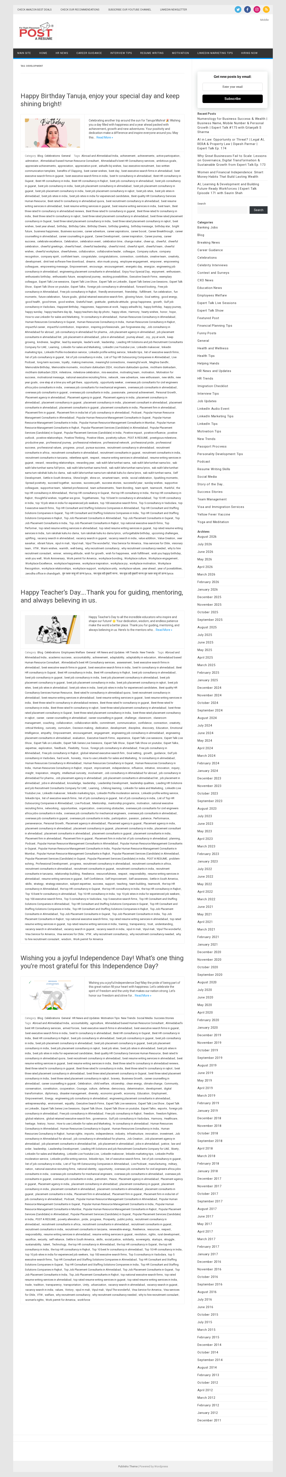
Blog (40, 155)
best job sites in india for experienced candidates (99, 196)
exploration (45, 748)
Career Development (107, 236)
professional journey (58, 442)
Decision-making (83, 727)
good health (32, 301)
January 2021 (207, 944)
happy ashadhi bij (131, 306)
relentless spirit (79, 457)
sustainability (33, 1244)
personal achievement (140, 392)
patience (146, 818)
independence (121, 768)
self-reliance (56, 1239)
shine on (95, 477)
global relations (34, 1118)
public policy (125, 1219)
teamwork (156, 487)
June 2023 (205, 824)
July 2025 (204, 635)
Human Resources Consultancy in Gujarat (50, 322)
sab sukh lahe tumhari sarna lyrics (129, 467)
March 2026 (206, 574)
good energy (169, 296)
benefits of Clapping (69, 170)
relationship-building (67, 873)
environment (55, 1103)
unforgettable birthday (136, 533)
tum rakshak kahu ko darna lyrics (101, 533)
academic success (60, 657)
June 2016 (205, 1307)
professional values (49, 447)
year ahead (149, 568)
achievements (146, 155)
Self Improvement (116, 878)
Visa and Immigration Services (220, 507)
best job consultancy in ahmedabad (131, 181)
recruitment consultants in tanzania (46, 457)
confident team (70, 256)
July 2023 (204, 816)
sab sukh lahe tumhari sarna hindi (87, 467)
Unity (86, 1284)
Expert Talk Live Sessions (216, 303)
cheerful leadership (95, 246)
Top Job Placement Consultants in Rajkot (94, 523)
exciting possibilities (115, 276)
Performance (161, 818)
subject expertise (80, 883)
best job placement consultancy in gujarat (119, 1043)
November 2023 (209, 786)
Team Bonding (124, 487)
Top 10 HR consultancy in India (96, 893)
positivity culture (116, 437)
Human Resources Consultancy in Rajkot (150, 322)
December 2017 (209, 1179)
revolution (141, 1234)
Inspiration (82, 327)
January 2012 (207, 1413)
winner (57, 553)
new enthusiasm (150, 377)
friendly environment (110, 291)
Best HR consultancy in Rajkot (90, 181)
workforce (83, 1299)
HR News (62, 53)
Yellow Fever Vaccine (213, 514)
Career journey (153, 236)
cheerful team (154, 246)
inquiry (175, 768)
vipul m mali (62, 543)
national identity (86, 1168)
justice (165, 1143)
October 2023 (207, 793)
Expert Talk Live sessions (54, 281)
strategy (39, 883)
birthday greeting (118, 226)
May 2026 (204, 559)
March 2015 (206, 1330)
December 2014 (209, 1345)
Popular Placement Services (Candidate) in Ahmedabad (114, 427)
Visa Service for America (126, 543)
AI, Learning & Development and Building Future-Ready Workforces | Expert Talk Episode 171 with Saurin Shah (228, 188)
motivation (148, 372)
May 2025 (204, 650)
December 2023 (209, 778)
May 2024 (204, 740)
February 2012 (208, 1405)
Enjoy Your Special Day (136, 271)
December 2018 (209, 1118)
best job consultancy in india (55, 186)
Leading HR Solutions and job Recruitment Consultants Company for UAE (125, 1148)
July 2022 (204, 869)
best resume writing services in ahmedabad (68, 697)
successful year (132, 482)
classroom (144, 717)
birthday (62, 226)
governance (100, 1118)
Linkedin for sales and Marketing (81, 347)
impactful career (35, 327)
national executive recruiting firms (86, 377)
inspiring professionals (105, 327)
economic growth (111, 1093)
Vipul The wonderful (97, 543)
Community (171, 1083)
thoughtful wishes (46, 498)
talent (46, 1244)
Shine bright (80, 477)
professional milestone (87, 442)
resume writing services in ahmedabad (124, 457)
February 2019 (208, 1103)
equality (69, 1103)
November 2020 (209, 960)
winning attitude (72, 553)
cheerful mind (117, 246)
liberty (175, 1148)
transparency (138, 924)
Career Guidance (89, 53)
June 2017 (205, 1216)
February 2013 (208, 1375)
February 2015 (208, 1337)
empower (156, 261)
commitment (107, 722)
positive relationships (49, 437)
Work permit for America (82, 558)
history (41, 1123)
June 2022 (205, 876)
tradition (39, 1284)
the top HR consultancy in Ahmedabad (91, 1244)
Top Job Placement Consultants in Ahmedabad (92, 518)
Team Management (212, 499)
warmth (63, 548)
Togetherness (90, 498)
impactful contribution (60, 327)
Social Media (145, 1018)
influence (137, 768)
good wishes (66, 301)
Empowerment (78, 266)
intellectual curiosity (74, 773)
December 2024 (209, 688)
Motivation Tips (110, 1018)
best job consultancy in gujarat (43, 677)
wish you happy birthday (166, 553)
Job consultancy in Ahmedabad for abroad (131, 773)
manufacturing (157, 1163)
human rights (74, 1133)
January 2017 (207, 1254)
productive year (34, 442)
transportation (72, 1284)
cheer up (149, 241)
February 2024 (208, 763)
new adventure (129, 377)
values (59, 1289)
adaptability (117, 657)
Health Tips (206, 356)
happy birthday (153, 306)
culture (93, 1088)
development (33, 261)
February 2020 (208, 1020)
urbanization (98, 1284)
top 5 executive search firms (120, 898)
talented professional (75, 487)
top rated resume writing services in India (92, 924)
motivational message (50, 377)
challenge (130, 717)
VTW (36, 548)
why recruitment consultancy (102, 548)
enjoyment (158, 271)
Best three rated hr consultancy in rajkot (56, 216)
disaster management (73, 1093)
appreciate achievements (40, 165)
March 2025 (206, 665)
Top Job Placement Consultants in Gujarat (148, 518)
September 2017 (209, 1201)
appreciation (65, 165)
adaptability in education (141, 657)
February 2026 (208, 582)
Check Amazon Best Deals (34, 9)
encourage (95, 266)
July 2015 (204, 1322)
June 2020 (205, 997)
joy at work (158, 337)
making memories (82, 362)
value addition (147, 538)
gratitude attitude (118, 301)
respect (94, 457)
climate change (153, 1083)
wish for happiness (117, 553)
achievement (127, 155)
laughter (55, 342)
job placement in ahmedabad (81, 337)
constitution (50, 1088)
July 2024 (204, 725)
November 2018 (209, 1126)
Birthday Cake (77, 226)
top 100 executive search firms (118, 503)
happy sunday (33, 311)
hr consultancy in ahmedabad (99, 316)
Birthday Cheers (97, 226)
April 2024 (205, 748)
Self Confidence (93, 878)
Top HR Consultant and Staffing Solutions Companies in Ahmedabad (97, 508)
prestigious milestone (163, 437)
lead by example (72, 342)
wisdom (66, 939)
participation (119, 818)
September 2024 (209, 710)
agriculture (96, 1023)
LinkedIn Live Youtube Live (119, 347)
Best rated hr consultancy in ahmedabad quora (76, 201)
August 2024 (207, 718)
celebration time (112, 241)
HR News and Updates (110, 652)
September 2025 (209, 620)
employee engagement (134, 261)
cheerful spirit (135, 246)
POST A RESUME (138, 437)
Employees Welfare (73, 652)
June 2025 (205, 642)
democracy (118, 1088)
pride (85, 1219)
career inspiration (132, 236)
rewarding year (85, 462)
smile (125, 477)
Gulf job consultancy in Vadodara (129, 1118)
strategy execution (57, 883)
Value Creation (166, 538)
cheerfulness (69, 251)
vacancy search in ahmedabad (55, 538)
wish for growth (94, 553)
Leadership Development (113, 783)
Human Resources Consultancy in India (100, 322)
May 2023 (204, 831)
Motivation (180, 53)
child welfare (101, 1083)
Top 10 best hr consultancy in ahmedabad (126, 498)
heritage (30, 1123)
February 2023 (208, 854)
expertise (30, 748)
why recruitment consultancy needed (143, 548)
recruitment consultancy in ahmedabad (130, 447)
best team (164, 206)
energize (149, 266)
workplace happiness (67, 563)
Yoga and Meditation (213, 522)
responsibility (137, 873)
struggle (169, 1239)
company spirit (50, 256)
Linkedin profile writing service (107, 352)
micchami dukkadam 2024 (96, 367)
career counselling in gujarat (76, 236)
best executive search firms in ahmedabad (146, 170)
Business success (72, 231)
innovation (163, 768)
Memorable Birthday (37, 367)
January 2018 (207, 1171)
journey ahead (134, 337)
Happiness (87, 306)
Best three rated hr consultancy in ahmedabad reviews (65, 702)
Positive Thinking (74, 437)
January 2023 (207, 861)
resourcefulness (106, 873)
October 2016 (207, 1277)
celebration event (90, 241)
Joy (148, 337)
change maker (133, 241)
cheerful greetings (52, 246)
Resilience (88, 873)
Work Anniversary (54, 558)
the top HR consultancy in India (129, 493)
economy (129, 1093)
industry (120, 1133)
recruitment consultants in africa (151, 863)
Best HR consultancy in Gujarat (131, 1033)
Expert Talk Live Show (84, 281)
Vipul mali (77, 543)
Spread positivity (35, 482)
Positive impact (133, 432)
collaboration (87, 251)
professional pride (142, 442)
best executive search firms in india (87, 175)
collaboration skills (86, 722)
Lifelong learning (111, 788)
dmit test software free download (63, 261)
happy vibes (119, 311)
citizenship (117, 1083)
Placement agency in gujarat (84, 397)
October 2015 (207, 1315)
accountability (81, 657)
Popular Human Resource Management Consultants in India (74, 848)
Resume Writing (152, 53)
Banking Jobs (207, 227)
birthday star (162, 226)
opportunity (91, 382)
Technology (59, 1244)
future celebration (49, 296)
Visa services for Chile (156, 543)
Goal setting (152, 296)
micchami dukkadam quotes (131, 367)
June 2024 (205, 733)
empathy (46, 733)
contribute (141, 256)
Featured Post (208, 318)
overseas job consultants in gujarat (46, 392)
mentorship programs (121, 803)
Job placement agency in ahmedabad (132, 332)
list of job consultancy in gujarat (44, 357)
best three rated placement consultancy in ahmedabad (115, 216)
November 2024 (209, 695)
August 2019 (207, 1065)
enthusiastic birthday (37, 276)
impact (88, 768)
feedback (60, 748)
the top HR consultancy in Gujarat (89, 493)
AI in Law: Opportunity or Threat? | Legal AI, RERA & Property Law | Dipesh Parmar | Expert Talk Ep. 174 (230, 144)
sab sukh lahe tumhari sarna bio (151, 462)
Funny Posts (206, 333)
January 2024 (207, 771)
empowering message (54, 266)
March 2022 (206, 899)
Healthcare (170, 1118)
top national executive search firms (142, 523)
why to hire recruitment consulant (158, 1294)
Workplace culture (135, 558)
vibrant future (45, 543)
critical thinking (34, 727)
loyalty (66, 362)
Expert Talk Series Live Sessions (148, 281)
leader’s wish (92, 342)
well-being (76, 548)
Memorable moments (65, 367)
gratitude (100, 301)
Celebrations (52, 155)
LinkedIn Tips (207, 424)
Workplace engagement (163, 558)
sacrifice (30, 1239)
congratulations (108, 256)
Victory (69, 1289)
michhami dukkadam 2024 (41, 372)
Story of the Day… (210, 484)
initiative (150, 768)
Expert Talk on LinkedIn (113, 281)
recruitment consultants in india (161, 452)
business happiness (46, 231)
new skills (168, 377)
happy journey (172, 306)
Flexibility (73, 748)
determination (135, 1088)
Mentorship (99, 803)
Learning (54, 347)
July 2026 (204, 544)
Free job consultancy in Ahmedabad (81, 1113)
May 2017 (204, 1224)
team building (137, 883)
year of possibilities (170, 568)
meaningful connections (110, 362)
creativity (173, 256)
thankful (169, 487)
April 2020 (205, 1012)
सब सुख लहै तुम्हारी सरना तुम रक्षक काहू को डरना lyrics (146, 573)
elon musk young (107, 261)
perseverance (33, 823)
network (113, 377)
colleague (129, 251)
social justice (113, 1239)
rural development (168, 1234)
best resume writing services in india (134, 206)
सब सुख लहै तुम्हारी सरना (105, 573)
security (42, 1239)
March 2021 (206, 929)
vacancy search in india (123, 538)
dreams (90, 261)
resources (153, 1229)
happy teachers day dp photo (92, 311)
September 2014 (209, 1360)
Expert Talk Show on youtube (51, 286)
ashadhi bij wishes (110, 165)
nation (29, 1168)
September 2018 (209, 1141)
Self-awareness (138, 878)
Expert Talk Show (114, 743)
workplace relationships (56, 568)
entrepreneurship (35, 1103)
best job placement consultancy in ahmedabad (103, 186)
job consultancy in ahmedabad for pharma (81, 332)
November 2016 (209, 1269)
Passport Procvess (212, 446)
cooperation (67, 1088)
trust (150, 924)
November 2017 (209, 1186)
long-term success (48, 362)
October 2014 (207, 1352)
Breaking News (208, 242)
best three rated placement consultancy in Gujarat (116, 1073)
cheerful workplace (47, 251)
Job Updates (207, 401)
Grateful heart (84, 301)
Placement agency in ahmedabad (45, 397)
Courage (82, 1088)
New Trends (147, 652)
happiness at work (107, 306)
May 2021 (204, 914)
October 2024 (207, 703)
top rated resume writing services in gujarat (125, 528)
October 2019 (207, 1050)
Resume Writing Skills (213, 469)
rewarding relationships (60, 462)
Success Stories (164, 1018)
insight (29, 773)
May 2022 (204, 884)
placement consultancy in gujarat (61, 402)
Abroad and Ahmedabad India (99, 155)
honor (163, 311)
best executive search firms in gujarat (64, 667)
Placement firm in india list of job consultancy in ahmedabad (93, 412)
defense (104, 1088)
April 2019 (205, 1088)
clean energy (134, 1083)
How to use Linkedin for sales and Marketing (52, 316)
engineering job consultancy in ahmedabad (138, 733)
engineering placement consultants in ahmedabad (90, 271)
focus (84, 748)
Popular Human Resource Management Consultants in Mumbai (117, 422)
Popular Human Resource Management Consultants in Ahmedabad (77, 843)
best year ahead (45, 226)
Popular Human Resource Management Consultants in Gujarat (113, 417)
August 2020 (207, 982)
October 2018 (207, 1133)
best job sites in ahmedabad (50, 687)
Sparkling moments (166, 477)
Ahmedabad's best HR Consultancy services (127, 160)
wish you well (33, 558)
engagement (102, 733)
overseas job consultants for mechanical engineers (95, 387)
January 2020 (207, 1027)
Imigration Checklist (212, 386)
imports (89, 1133)
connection (126, 256)
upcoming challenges (165, 533)
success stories (111, 482)
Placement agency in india (118, 397)
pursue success (95, 447)
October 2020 (207, 967)
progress (68, 447)
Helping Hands (208, 363)
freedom (149, 1113)
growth (157, 301)
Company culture (147, 251)
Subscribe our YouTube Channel (129, 9)
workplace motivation (143, 563)
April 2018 (205, 1148)
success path (92, 482)
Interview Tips (121, 53)
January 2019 (207, 1111)
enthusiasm (173, 271)
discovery (148, 727)
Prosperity (109, 1219)
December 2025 (209, 597)
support (110, 883)
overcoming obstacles (110, 808)
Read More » (105, 137)
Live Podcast (82, 803)
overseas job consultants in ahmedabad (152, 387)
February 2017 (208, 1247)
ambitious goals (166, 160)
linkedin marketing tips (81, 793)
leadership (108, 342)
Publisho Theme (128, 1466)
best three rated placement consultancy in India (82, 221)
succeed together (58, 482)
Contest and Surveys (213, 273)
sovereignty (143, 1239)
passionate (118, 392)
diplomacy (51, 1093)
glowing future (134, 296)
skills (28, 883)
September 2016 (209, 1284)
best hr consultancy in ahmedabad (130, 175)
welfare (49, 1294)
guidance (159, 753)
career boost (138, 231)
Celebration (71, 241)
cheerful (161, 241)
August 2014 (207, 1367)
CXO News (205, 280)
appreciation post (86, 165)
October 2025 (207, 612)
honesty (76, 758)
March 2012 (206, 1398)
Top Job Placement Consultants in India (136, 914)
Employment (159, 1093)
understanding (164, 924)
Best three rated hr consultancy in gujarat (110, 211)
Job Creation (135, 1138)
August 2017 (207, 1209)
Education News (209, 288)
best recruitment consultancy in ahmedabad (132, 201)
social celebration (141, 477)
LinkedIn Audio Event (213, 409)
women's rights (34, 1299)
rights (152, 1234)
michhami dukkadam (163, 367)
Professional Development (52, 863)
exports (162, 1108)
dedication (101, 727)
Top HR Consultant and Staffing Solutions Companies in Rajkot (110, 909)
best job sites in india (54, 196)
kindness (42, 342)
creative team (158, 256)
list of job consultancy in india (84, 357)
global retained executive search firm (101, 296)
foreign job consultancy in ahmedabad (110, 286)
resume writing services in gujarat (62, 878)
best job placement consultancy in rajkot (109, 191)
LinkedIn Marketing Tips (215, 53)
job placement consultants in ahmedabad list (130, 778)
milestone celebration (86, 372)
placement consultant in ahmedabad (145, 402)
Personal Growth (166, 392)
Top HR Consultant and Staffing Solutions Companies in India (102, 513)
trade (28, 1284)
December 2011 (209, 1420)
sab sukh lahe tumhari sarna (113, 462)
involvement (95, 773)
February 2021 (208, 937)
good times (49, 301)
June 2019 (205, 1073)
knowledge (74, 783)
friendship (131, 291)
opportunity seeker (111, 382)
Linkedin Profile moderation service (65, 352)
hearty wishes (150, 311)
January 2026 (207, 589)
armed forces (71, 1028)
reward (39, 462)
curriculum (64, 727)
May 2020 (204, 1005)
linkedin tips (135, 352)
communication (126, 722)
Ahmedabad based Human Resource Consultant (69, 160)
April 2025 (205, 657)
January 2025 (207, 680)
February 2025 (208, 673)
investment (166, 1133)
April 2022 (205, 892)
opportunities (69, 808)
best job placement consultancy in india (59, 191)
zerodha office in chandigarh (42, 573)
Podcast (136, 412)
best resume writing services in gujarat (87, 206)
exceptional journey (88, 276)
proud (80, 447)
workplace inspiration (95, 563)
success (76, 482)
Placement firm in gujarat (40, 412)
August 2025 (207, 627)
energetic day (134, 266)
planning (174, 838)
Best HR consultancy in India (53, 181)
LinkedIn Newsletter (173, 9)
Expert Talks (78, 286)
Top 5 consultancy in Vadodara (157, 503)
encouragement (114, 266)
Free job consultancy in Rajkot (78, 291)
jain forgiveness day (133, 327)
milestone (65, 372)
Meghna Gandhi (158, 362)
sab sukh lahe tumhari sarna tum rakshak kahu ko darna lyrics (104, 472)
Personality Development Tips (220, 454)
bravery (115, 1078)
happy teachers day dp (58, 311)
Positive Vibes (95, 437)
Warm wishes (49, 548)
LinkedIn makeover (148, 347)
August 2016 (207, 1292)
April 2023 (205, 839)
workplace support (84, 568)
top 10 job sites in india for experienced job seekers (67, 503)
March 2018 (206, 1156)
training (123, 924)
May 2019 (204, 1080)
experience (123, 738)
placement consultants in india (119, 407)
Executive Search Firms (143, 276)
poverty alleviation (69, 1219)
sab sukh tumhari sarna (157, 472)
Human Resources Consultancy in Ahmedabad (147, 316)
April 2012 (205, 1390)
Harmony (134, 311)
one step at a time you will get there (61, 382)
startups (157, 1239)
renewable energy (120, 1229)
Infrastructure (135, 1133)
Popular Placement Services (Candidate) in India (92, 432)
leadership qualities (142, 783)
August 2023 (207, 808)
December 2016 (209, 1262)
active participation (167, 155)
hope (172, 311)
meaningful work (137, 362)
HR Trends (132, 652)
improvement (102, 768)
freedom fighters (166, 1113)
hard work (63, 758)
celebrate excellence (49, 241)
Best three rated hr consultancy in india (99, 1068)
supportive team (50, 487)
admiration (31, 160)
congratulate (89, 256)
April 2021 (205, 922)
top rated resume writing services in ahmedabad (68, 528)
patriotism (101, 1179)
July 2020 (204, 990)
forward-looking (146, 286)
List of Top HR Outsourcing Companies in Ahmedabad (137, 357)
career (40, 717)
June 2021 (205, 907)
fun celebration (162, 291)
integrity (55, 773)
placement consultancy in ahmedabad (48, 828)
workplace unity (107, 568)
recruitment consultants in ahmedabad (75, 452)
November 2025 (209, 605)
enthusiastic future (64, 276)
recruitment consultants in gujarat (120, 452)
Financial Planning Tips (214, 325)
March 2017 (206, 1239)
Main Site (24, 53)
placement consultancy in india (102, 402)
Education (162, 727)
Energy (49, 1098)
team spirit (141, 487)
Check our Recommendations (80, 9)
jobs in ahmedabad (112, 337)
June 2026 (205, 552)
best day (114, 170)
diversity (93, 1093)
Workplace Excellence (38, 563)
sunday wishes (153, 482)
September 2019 (209, 1058)
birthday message (142, 226)
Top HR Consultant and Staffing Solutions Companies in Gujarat (109, 904)
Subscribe (232, 98)
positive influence (154, 432)
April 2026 (205, 567)
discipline (134, 727)
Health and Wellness (212, 348)
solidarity (128, 1239)
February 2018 (208, 1163)
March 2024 (206, 756)
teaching (122, 883)
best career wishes (95, 170)
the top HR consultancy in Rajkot (161, 888)
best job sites (145, 191)
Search (201, 203)
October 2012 (207, 1382)
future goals (69, 296)
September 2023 (209, 801)
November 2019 (209, 1043)
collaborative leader (109, 251)
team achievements (102, 487)
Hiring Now (249, 53)
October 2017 (207, 1194)
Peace (113, 1179)
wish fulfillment (140, 553)
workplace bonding (110, 558)
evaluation (79, 738)
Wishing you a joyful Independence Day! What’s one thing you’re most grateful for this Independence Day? (102, 962)
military (172, 1163)
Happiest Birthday (68, 306)
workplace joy (119, 563)
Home (43, 53)
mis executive (110, 372)
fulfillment (145, 291)
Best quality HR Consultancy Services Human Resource (128, 1053)
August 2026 (207, 537)
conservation (33, 1088)
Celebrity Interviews (212, 265)
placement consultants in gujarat (79, 407)
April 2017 (205, 1231)
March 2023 (206, 846)
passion (134, 818)
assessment (124, 662)
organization (86, 808)
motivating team (129, 372)
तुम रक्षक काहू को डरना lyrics (76, 573)
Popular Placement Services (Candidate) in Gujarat (55, 858)
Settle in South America (57, 477)
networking (52, 808)
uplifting (30, 538)
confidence (145, 722)
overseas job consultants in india (90, 392)
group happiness (140, 301)
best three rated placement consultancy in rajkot (142, 221)
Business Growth (132, 1078)
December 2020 (209, 952)
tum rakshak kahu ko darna (62, 533)
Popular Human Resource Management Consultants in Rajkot (73, 853)
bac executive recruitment (138, 165)
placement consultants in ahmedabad (67, 833)
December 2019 (209, 1035)
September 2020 (209, 975)
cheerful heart (73, 246)
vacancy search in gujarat (91, 538)
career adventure (95, 231)
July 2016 (204, 1299)
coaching (48, 722)
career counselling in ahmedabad (66, 717)
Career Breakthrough (160, 231)
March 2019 (206, 1095)
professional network (116, 442)
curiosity (51, 727)
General (66, 155)
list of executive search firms (161, 352)
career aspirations (118, 231)
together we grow (69, 498)
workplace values (129, 568)
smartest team (111, 477)
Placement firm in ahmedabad (157, 407)
